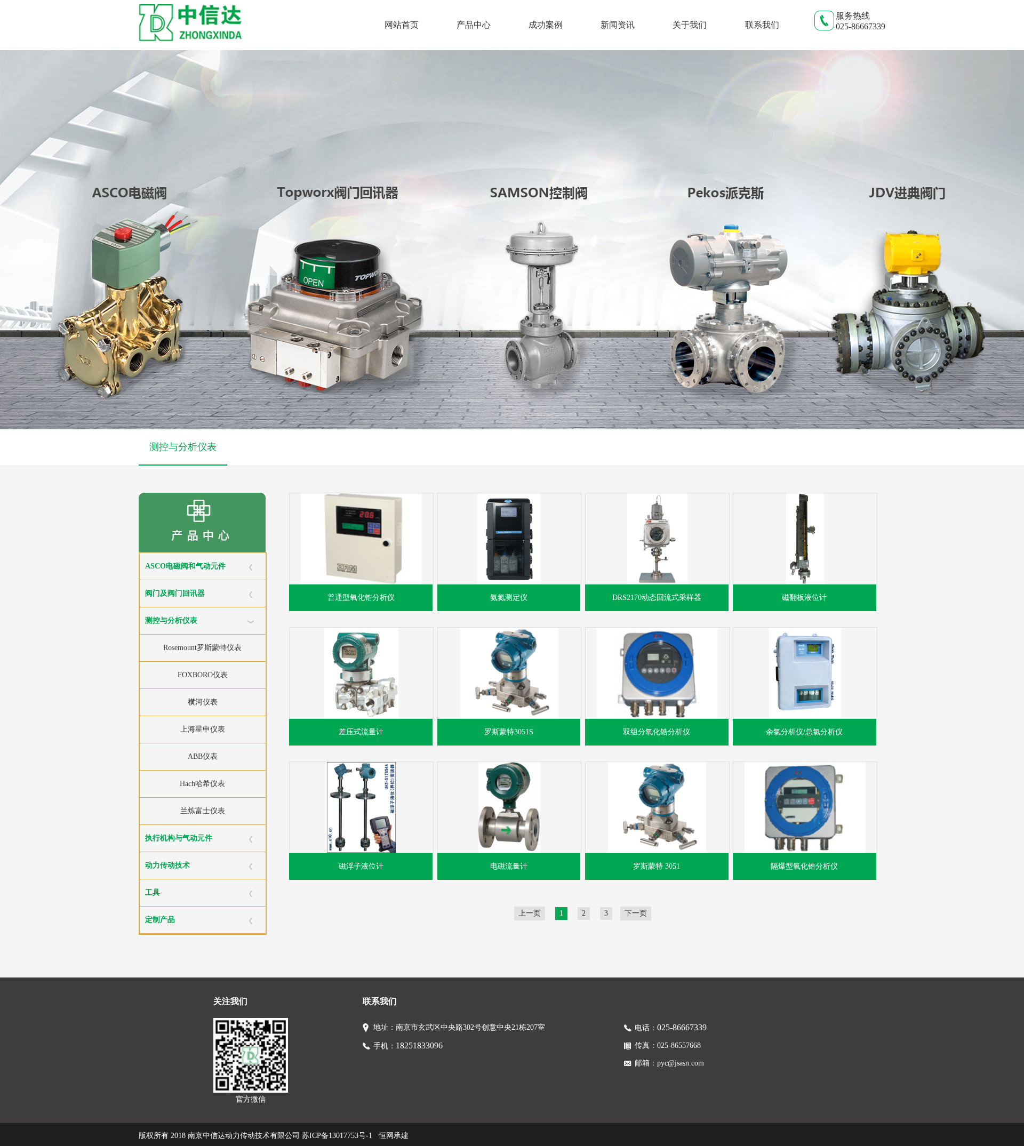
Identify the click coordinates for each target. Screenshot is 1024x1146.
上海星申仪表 (202, 729)
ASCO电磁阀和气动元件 (185, 566)
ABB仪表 (203, 756)
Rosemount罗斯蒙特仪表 (202, 648)
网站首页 (402, 24)
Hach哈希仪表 (202, 784)
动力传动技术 (167, 865)
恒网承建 (394, 1136)
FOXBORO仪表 (203, 675)
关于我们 (690, 24)
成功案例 (546, 24)
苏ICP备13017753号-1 (337, 1136)
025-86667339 (682, 1027)
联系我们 (762, 24)
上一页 (529, 913)
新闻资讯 (618, 24)
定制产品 (160, 920)
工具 (152, 892)
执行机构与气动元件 (178, 838)
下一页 (636, 913)
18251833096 (419, 1045)
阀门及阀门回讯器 (175, 593)
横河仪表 (203, 702)
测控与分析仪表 (183, 447)
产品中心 (474, 24)
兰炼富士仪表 (202, 811)
